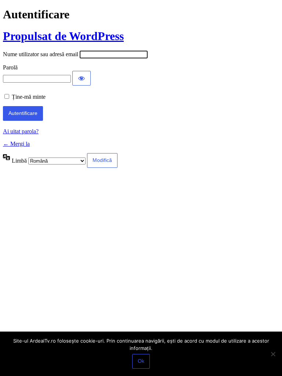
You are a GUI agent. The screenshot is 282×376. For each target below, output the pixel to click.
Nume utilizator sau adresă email (40, 54)
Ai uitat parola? (21, 131)
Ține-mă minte (29, 97)
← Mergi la (16, 144)
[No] (272, 354)
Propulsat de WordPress (63, 36)
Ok (141, 361)
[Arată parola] (81, 78)
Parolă (10, 67)
